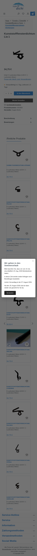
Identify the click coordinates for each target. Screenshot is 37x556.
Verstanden (10, 293)
